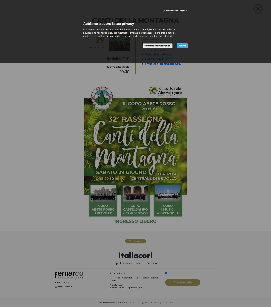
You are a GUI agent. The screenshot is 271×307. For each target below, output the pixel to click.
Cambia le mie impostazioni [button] (157, 45)
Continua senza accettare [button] (175, 10)
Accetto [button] (182, 45)
